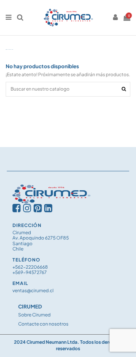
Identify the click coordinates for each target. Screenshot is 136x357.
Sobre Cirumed (34, 315)
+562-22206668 (30, 267)
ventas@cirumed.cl (33, 290)
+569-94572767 (29, 272)
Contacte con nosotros (43, 324)
